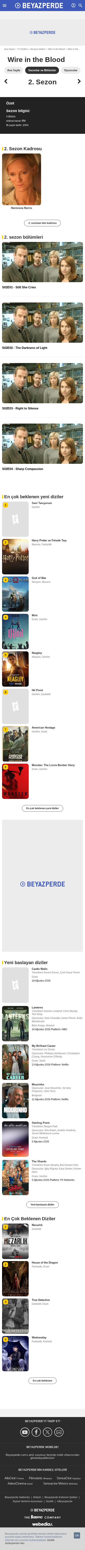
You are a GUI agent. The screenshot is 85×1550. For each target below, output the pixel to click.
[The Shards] (15, 1177)
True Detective (41, 1299)
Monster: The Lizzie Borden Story (53, 765)
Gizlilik (49, 1501)
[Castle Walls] (15, 985)
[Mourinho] (15, 1100)
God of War (39, 578)
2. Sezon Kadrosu (23, 148)
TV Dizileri (22, 49)
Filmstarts (35, 1478)
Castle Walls (39, 968)
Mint (34, 615)
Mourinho (38, 1084)
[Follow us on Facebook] (37, 1432)
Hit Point (37, 690)
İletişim (37, 1497)
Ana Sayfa (9, 49)
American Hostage (43, 727)
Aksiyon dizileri (37, 49)
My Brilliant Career (43, 1045)
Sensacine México (55, 1483)
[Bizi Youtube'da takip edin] (25, 1432)
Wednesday (39, 1337)
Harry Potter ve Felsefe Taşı (49, 540)
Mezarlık (37, 1225)
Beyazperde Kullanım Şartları (61, 1497)
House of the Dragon (45, 1262)
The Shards (39, 1161)
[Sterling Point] (15, 1139)
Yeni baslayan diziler (42, 1204)
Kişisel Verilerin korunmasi (27, 1501)
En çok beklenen (42, 1380)
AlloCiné (10, 1478)
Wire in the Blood (56, 49)
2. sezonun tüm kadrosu (42, 223)
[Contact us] (59, 1432)
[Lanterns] (15, 1023)
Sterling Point (41, 1122)
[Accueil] (39, 5)
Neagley (37, 652)
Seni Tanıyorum (42, 503)
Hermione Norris (21, 208)
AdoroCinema (17, 1483)
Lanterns (37, 1007)
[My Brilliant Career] (15, 1062)
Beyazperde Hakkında (17, 1497)
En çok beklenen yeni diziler (42, 808)
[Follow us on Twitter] (48, 1432)
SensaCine (64, 1478)
